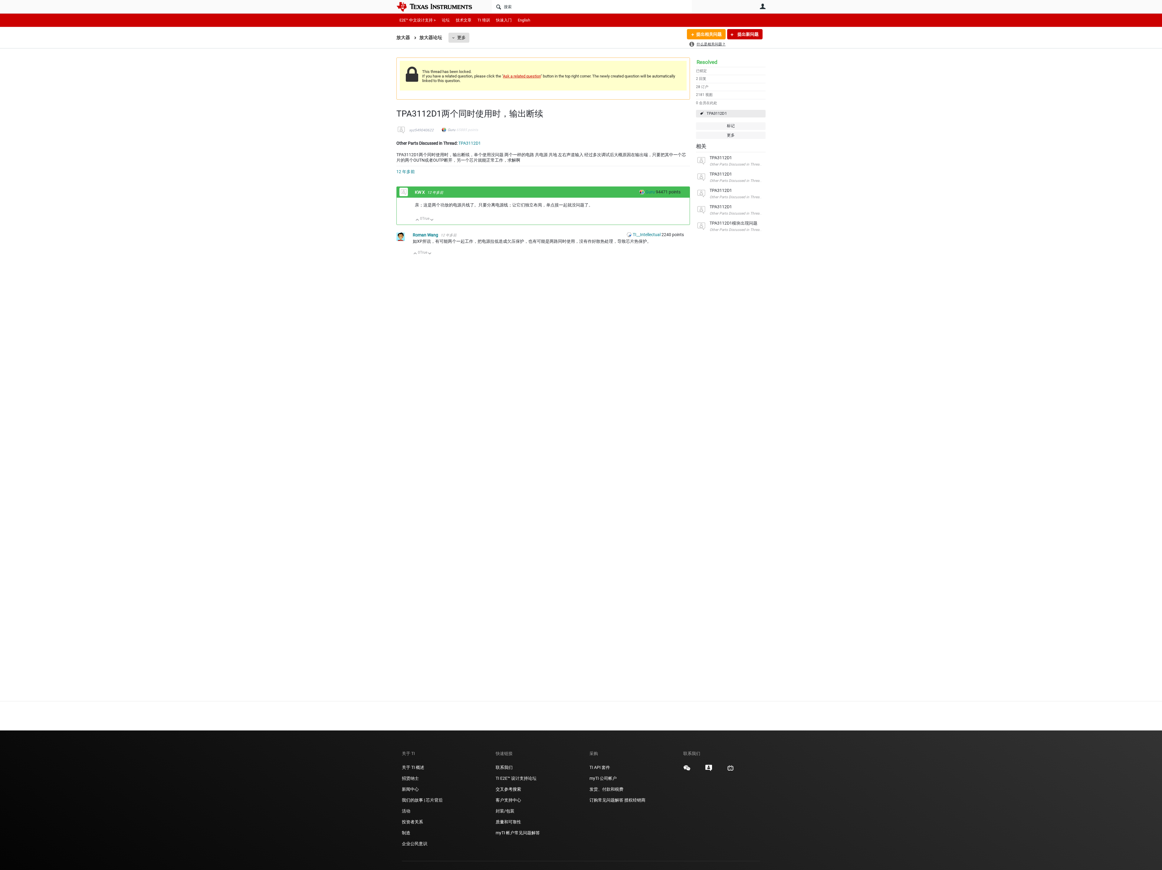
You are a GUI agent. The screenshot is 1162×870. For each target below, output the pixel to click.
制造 (406, 832)
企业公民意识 (414, 843)
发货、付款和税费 (606, 789)
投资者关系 (412, 821)
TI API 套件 (599, 767)
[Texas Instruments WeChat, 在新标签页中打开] (687, 770)
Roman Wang (426, 234)
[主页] (438, 7)
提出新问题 (748, 34)
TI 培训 (484, 20)
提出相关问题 (709, 34)
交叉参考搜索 (508, 789)
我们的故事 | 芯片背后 (422, 800)
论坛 (446, 20)
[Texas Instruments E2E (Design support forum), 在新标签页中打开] (708, 770)
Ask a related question (522, 76)
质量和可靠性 (509, 821)
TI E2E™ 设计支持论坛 (516, 778)
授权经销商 (634, 800)
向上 (417, 220)
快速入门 (504, 20)
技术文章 (463, 20)
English (524, 20)
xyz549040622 (421, 130)
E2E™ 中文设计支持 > (417, 20)
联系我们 (504, 767)
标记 (731, 126)
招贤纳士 (410, 778)
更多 (461, 37)
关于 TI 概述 (413, 767)
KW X (420, 192)
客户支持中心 (508, 800)
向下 (432, 220)
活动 (406, 811)
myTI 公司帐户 (603, 778)
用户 (763, 6)
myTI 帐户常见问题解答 (518, 832)
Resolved (707, 62)
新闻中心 (410, 789)
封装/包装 (505, 811)
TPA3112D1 (717, 113)
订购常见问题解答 (606, 800)
